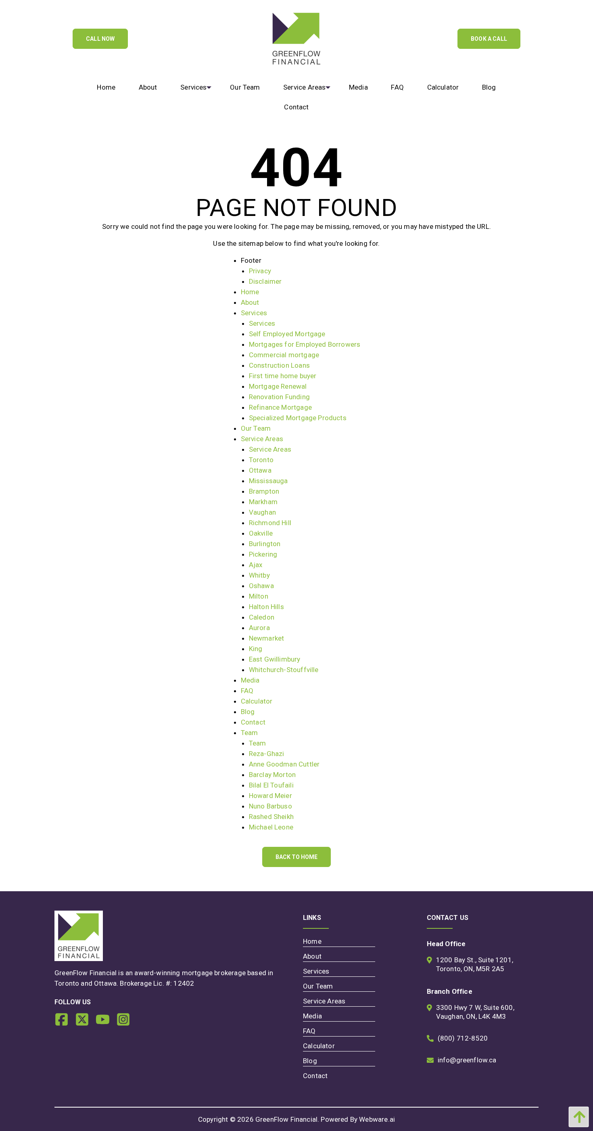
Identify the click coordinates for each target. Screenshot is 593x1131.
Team (249, 733)
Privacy (260, 271)
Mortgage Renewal (278, 386)
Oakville (261, 533)
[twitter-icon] (85, 1022)
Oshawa (261, 586)
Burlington (265, 544)
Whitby (259, 575)
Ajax (256, 565)
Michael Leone (271, 827)
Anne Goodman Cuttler (284, 764)
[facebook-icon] (64, 1022)
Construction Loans (279, 365)
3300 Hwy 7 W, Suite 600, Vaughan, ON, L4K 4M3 (475, 1011)
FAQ (247, 691)
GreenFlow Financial (286, 1119)
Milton (258, 596)
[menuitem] (106, 87)
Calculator (257, 701)
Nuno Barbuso (270, 806)
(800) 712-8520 (463, 1038)
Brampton (264, 491)
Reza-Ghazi (266, 754)
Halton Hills (266, 607)
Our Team (256, 428)
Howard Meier (270, 796)
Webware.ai (377, 1119)
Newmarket (266, 638)
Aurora (259, 628)
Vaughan (262, 512)
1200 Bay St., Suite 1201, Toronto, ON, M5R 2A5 (474, 964)
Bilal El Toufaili (271, 785)
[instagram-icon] (126, 1022)
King (256, 649)
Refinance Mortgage (280, 407)
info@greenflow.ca (467, 1060)
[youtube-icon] (106, 1022)
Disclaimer (265, 281)
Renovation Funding (279, 397)
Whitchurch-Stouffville (284, 670)
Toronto (261, 460)
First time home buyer (283, 376)
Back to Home (296, 857)
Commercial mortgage (284, 355)
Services (254, 313)
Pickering (263, 554)
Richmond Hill (270, 523)
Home (250, 292)
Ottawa (260, 470)
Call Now (100, 39)
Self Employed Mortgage (287, 334)
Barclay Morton (272, 775)
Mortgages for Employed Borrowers (304, 344)
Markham (263, 502)
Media (250, 680)
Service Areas (262, 439)
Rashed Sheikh (271, 817)
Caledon (261, 617)
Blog (248, 712)
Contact (253, 722)
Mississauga (268, 481)
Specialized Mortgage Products (298, 418)
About (250, 302)
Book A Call (489, 39)
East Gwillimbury (275, 659)
